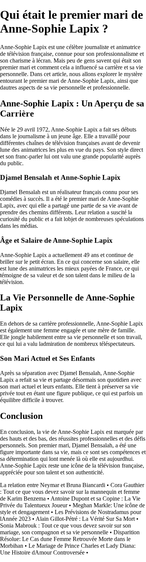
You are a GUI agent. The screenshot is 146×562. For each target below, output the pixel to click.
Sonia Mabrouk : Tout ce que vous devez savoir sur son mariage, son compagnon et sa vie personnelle (65, 528)
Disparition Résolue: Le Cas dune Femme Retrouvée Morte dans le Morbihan (70, 539)
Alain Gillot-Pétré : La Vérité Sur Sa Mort (85, 519)
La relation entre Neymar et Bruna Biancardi (52, 485)
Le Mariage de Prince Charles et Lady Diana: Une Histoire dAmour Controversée (68, 549)
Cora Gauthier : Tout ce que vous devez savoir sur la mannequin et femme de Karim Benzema (72, 492)
